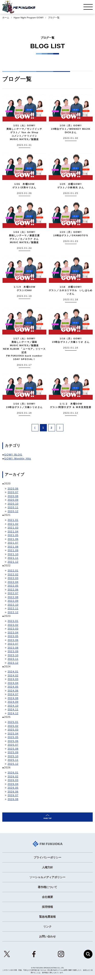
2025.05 (13, 737)
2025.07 (13, 744)
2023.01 (13, 621)
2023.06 (13, 640)
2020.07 (13, 492)
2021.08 (13, 546)
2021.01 (13, 520)
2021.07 (13, 542)
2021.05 (13, 535)
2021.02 (13, 524)
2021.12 (13, 561)
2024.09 (13, 701)
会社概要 (47, 897)
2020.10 (13, 503)
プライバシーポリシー (47, 857)
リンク (47, 926)
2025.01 (13, 722)
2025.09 (13, 752)
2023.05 (13, 636)
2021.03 (13, 527)
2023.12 (13, 662)
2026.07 (13, 795)
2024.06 (13, 690)
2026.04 (13, 784)
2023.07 (13, 643)
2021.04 (13, 531)
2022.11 (13, 608)
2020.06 (13, 488)
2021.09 (13, 550)
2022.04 (13, 582)
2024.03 (13, 679)
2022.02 (13, 574)
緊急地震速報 (47, 916)
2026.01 (13, 772)
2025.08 (13, 748)
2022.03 (13, 578)
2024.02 (13, 675)
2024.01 (13, 671)
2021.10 (13, 554)
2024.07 (13, 694)
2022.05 (13, 585)
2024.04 (13, 683)
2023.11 (13, 658)
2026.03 (13, 780)
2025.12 (13, 763)
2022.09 (13, 600)
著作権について (47, 887)
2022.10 (13, 604)
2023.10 (13, 655)
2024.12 (13, 713)
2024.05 (13, 686)
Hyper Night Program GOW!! (29, 17)
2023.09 (13, 651)
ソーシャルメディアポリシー (47, 877)
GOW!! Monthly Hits (17, 458)
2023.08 (13, 647)
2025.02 (13, 726)
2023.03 (13, 628)
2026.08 (13, 799)
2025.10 (13, 756)
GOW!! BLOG (13, 454)
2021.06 (13, 539)
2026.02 (13, 776)
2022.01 (13, 570)
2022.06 (13, 589)
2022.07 (13, 593)
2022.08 (13, 597)
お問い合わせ (47, 936)
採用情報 (47, 906)
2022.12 (13, 612)
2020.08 (13, 496)
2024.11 (13, 709)
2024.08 (13, 698)
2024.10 (13, 705)
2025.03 (13, 729)
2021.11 (13, 557)
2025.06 (13, 741)
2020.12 (13, 511)
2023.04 (13, 632)
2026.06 (13, 791)
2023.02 (13, 625)
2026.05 (13, 787)
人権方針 (47, 867)
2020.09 (13, 499)
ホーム (5, 17)
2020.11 (13, 507)
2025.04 (13, 733)
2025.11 (13, 760)
